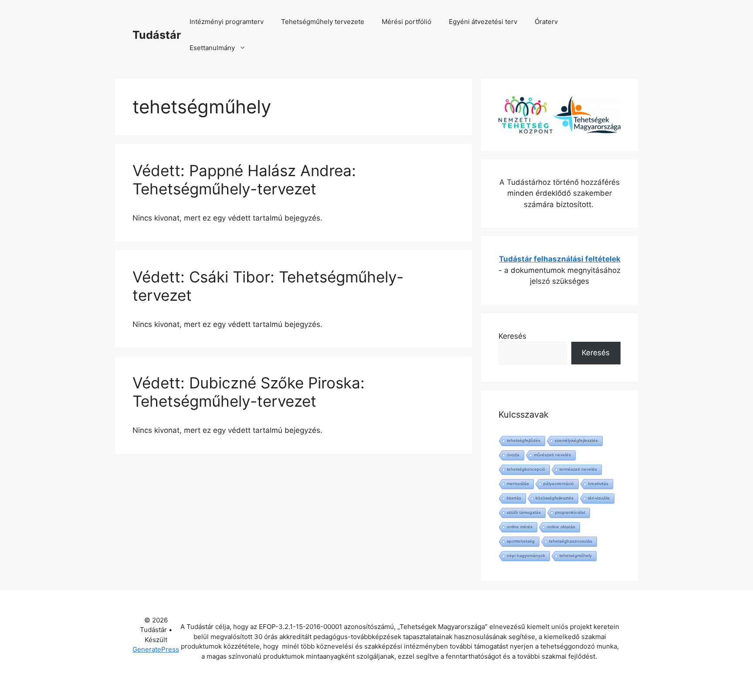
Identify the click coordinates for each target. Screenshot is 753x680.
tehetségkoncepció (526, 469)
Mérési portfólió (406, 21)
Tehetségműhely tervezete (322, 21)
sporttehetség (521, 541)
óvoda (513, 454)
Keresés (512, 336)
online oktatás (561, 526)
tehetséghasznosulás (570, 541)
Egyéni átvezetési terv (483, 21)
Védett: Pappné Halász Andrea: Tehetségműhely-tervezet (244, 179)
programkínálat (570, 512)
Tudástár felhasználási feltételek (560, 259)
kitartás (514, 498)
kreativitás (598, 483)
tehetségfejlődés (523, 440)
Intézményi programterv (227, 21)
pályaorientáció (558, 483)
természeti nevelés (578, 469)
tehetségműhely (576, 555)
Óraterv (546, 21)
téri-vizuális (599, 498)
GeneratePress (155, 649)
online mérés (520, 526)
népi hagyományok (526, 555)
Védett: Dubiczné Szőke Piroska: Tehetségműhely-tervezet (248, 392)
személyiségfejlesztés (576, 440)
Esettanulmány (212, 48)
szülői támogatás (524, 512)
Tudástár (156, 34)
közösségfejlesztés (554, 498)
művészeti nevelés (552, 454)
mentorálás (518, 483)
